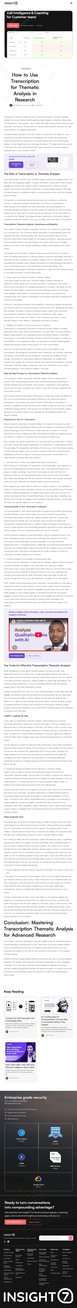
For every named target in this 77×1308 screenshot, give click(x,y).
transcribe (33, 284)
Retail (29, 1264)
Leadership (19, 1265)
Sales (17, 1259)
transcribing (8, 141)
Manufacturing (32, 1261)
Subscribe (71, 1238)
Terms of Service (65, 1272)
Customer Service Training (44, 1260)
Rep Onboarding (43, 1264)
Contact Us (66, 1258)
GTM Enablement (43, 1274)
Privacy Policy (66, 1276)
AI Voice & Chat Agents (9, 1273)
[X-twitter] (5, 1242)
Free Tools (54, 1267)
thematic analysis (34, 134)
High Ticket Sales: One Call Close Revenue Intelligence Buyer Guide (20, 1066)
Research (19, 1277)
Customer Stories (54, 1256)
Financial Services (30, 1254)
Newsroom (65, 1266)
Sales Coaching (44, 1257)
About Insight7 (67, 1252)
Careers (65, 1255)
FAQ (52, 1270)
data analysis (30, 341)
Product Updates (53, 1263)
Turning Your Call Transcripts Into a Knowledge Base (19, 1019)
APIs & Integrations (8, 1278)
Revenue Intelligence (7, 1266)
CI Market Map (55, 1273)
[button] (13, 25)
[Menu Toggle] (71, 3)
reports (24, 266)
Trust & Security (67, 1269)
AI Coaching (8, 1255)
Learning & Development (20, 1269)
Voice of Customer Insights (42, 1270)
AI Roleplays (8, 1270)
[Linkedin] (8, 1242)
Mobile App (7, 1282)
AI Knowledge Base (8, 1262)
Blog (52, 1252)
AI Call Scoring (8, 1252)
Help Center (55, 1260)
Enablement (19, 1262)
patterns (49, 186)
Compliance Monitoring (43, 1279)
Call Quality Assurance (42, 1253)
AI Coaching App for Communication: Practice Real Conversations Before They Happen (54, 1021)
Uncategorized (26, 68)
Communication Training (44, 1283)
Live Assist (7, 1258)
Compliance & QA (20, 1273)
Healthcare (30, 1258)
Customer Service (19, 1255)
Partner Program (65, 1262)
